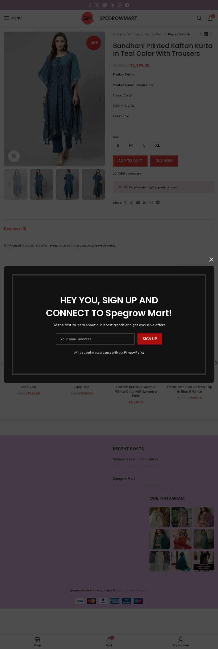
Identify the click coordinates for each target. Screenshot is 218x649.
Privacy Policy (134, 352)
